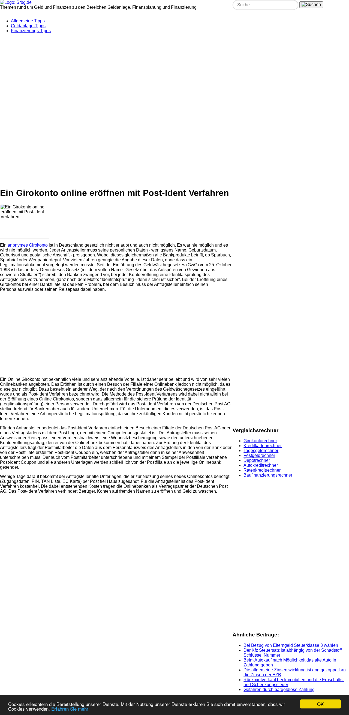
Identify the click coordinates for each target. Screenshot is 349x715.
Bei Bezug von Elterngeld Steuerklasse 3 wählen (290, 645)
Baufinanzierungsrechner (267, 475)
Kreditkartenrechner (262, 445)
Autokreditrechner (260, 465)
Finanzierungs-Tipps (31, 30)
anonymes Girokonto (28, 245)
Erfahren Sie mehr (69, 708)
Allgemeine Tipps (28, 21)
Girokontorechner (260, 440)
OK (320, 704)
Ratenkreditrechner (262, 470)
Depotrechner (256, 460)
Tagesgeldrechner (260, 450)
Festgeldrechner (259, 455)
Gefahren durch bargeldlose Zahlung (279, 689)
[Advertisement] (132, 72)
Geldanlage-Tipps (28, 25)
